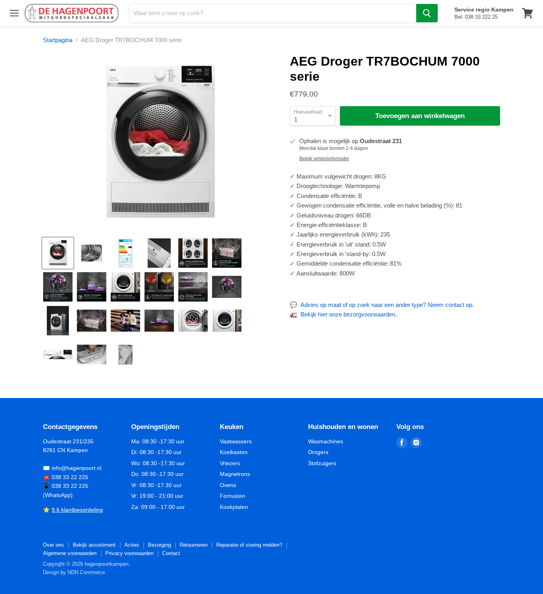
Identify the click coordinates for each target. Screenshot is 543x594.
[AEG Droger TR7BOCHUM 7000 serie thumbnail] (58, 253)
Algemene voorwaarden (70, 553)
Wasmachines (325, 441)
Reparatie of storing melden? (249, 545)
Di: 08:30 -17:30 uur (156, 452)
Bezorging (159, 545)
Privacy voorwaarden (129, 553)
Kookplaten (234, 507)
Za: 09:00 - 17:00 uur (158, 507)
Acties (131, 545)
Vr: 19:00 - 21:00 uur (157, 496)
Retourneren (194, 545)
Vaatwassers (236, 441)
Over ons (53, 545)
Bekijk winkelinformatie (324, 158)
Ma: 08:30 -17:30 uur (157, 441)
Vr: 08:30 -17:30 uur (156, 485)
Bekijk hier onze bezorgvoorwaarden (348, 314)
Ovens (228, 485)
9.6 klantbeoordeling (77, 510)
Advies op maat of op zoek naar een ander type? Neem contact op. (387, 304)
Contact (171, 553)
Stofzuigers (322, 463)
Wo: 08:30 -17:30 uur (158, 463)
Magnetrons (235, 474)
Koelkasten (234, 452)
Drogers (318, 452)
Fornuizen (232, 496)
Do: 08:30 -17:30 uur (157, 474)
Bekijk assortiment (94, 545)
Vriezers (230, 463)
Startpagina (57, 40)
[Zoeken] (427, 13)
